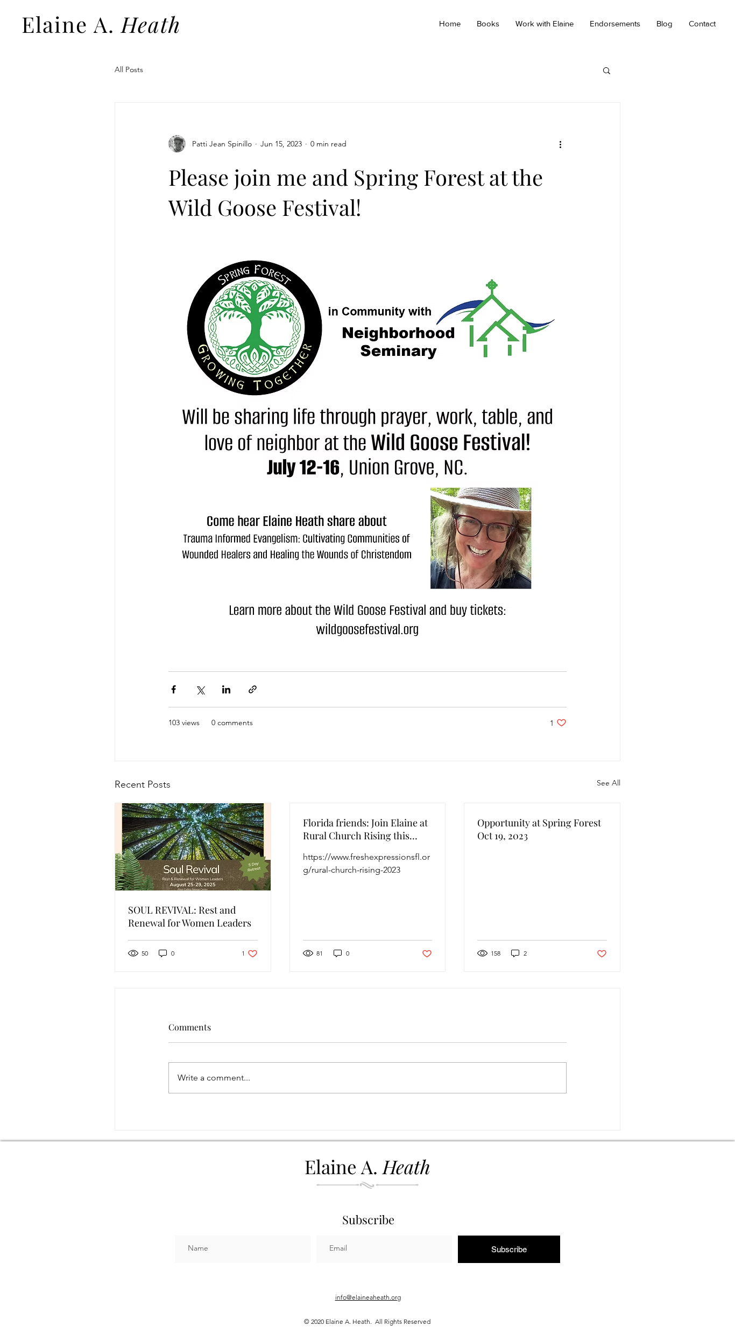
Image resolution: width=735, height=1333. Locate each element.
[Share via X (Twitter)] (200, 689)
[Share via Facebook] (173, 689)
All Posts (129, 69)
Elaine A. (101, 24)
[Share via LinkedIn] (226, 689)
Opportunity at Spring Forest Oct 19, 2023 (539, 829)
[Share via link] (253, 689)
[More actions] (560, 143)
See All (608, 783)
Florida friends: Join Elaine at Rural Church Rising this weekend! (365, 829)
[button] (607, 70)
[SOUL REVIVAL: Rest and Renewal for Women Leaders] (193, 846)
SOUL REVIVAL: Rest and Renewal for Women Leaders (189, 916)
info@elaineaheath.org (368, 1297)
